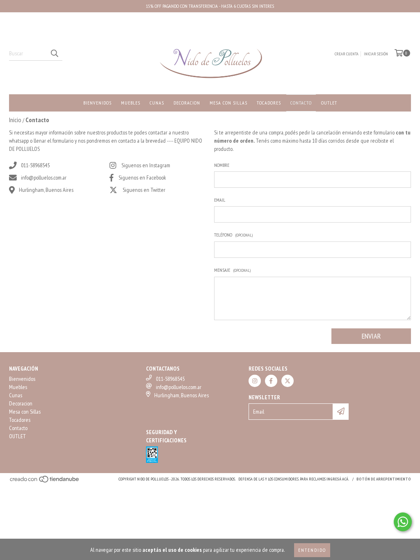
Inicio (15, 120)
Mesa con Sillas (228, 103)
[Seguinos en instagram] (255, 381)
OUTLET (329, 103)
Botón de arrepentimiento (383, 479)
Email (219, 200)
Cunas (157, 103)
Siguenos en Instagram (145, 165)
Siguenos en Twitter (144, 189)
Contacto (301, 103)
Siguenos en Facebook (142, 177)
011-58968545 (35, 165)
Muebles (130, 103)
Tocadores (269, 103)
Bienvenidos (97, 103)
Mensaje (232, 270)
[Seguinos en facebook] (271, 381)
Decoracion (186, 103)
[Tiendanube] (45, 481)
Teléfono (233, 235)
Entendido (312, 550)
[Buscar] (54, 53)
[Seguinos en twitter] (287, 381)
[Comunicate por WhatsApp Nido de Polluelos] (403, 521)
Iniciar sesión (376, 54)
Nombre (221, 165)
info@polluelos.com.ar (43, 177)
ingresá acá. (337, 479)
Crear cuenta (346, 54)
